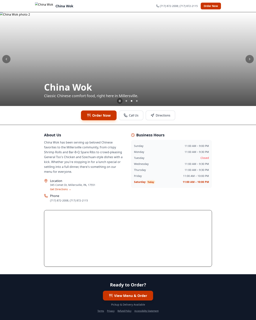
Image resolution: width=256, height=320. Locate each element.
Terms (100, 310)
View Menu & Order (130, 295)
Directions (163, 115)
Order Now (211, 6)
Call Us (133, 115)
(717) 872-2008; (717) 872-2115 (69, 200)
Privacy (111, 310)
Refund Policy (124, 310)
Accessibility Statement (146, 310)
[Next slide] (250, 59)
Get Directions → (60, 189)
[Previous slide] (6, 59)
